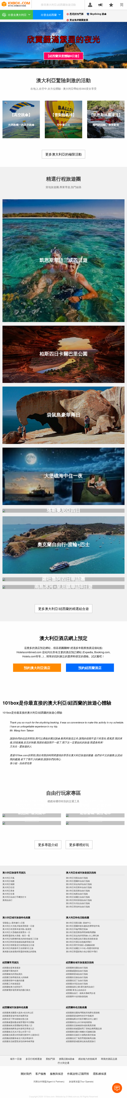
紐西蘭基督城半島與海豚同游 (15, 1015)
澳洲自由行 (7, 900)
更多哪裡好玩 (79, 844)
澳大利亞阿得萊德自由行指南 (79, 900)
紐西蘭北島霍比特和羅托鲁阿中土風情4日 (20, 1034)
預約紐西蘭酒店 (90, 667)
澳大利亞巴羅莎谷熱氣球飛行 (79, 941)
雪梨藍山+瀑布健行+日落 (13, 922)
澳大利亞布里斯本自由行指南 (79, 887)
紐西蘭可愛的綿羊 (10, 970)
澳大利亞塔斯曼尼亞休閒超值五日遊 (18, 944)
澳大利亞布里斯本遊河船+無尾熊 (16, 929)
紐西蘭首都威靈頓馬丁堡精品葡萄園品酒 (84, 1028)
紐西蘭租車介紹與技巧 (12, 986)
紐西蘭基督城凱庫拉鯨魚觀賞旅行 (81, 1041)
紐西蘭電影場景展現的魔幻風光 (16, 989)
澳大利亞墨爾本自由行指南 (78, 880)
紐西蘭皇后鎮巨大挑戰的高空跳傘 (81, 1034)
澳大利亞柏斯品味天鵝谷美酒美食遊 (82, 938)
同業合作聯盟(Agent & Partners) (49, 1081)
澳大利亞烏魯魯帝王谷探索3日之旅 (17, 948)
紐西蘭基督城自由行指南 (77, 973)
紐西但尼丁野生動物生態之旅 (15, 1018)
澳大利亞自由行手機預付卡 (14, 896)
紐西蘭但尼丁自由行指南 (77, 980)
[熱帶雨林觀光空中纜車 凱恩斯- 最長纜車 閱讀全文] (31, 823)
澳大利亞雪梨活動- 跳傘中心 (78, 922)
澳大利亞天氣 (8, 877)
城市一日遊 (16, 1058)
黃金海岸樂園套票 (79, 19)
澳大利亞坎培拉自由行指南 (78, 903)
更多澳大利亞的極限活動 (63, 154)
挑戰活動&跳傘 (66, 1058)
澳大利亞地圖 (8, 880)
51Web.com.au (73, 1096)
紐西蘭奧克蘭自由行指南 (77, 967)
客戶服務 (40, 1074)
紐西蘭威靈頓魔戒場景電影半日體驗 (18, 1022)
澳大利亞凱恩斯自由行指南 (78, 890)
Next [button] (119, 45)
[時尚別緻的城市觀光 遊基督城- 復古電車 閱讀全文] (95, 823)
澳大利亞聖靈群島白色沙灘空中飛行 (82, 951)
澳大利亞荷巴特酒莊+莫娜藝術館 (80, 944)
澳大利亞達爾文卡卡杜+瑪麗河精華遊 (82, 948)
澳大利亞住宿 (8, 887)
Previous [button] (7, 45)
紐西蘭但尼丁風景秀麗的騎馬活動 (81, 1038)
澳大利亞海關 (8, 884)
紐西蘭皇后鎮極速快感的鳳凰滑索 (81, 1025)
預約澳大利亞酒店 (37, 667)
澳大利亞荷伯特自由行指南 (78, 906)
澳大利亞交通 (8, 893)
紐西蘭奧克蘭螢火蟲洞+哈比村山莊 (17, 1012)
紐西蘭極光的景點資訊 (12, 973)
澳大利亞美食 (8, 890)
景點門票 (50, 1058)
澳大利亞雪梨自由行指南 (77, 877)
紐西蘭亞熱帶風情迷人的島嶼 (15, 977)
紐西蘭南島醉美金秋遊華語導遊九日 (18, 1028)
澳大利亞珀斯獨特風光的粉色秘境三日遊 (20, 938)
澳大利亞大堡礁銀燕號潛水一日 (16, 932)
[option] (63, 45)
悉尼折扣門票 (77, 13)
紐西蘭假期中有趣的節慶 (13, 980)
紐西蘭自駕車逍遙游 (11, 967)
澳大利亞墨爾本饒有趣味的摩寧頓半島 (83, 925)
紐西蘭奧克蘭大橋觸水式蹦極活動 (81, 1031)
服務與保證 (56, 1074)
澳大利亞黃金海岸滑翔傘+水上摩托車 (82, 935)
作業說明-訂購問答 (78, 1074)
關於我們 (26, 1074)
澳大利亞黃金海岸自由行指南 (79, 884)
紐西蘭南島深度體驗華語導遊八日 (17, 1025)
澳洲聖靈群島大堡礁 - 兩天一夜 (16, 935)
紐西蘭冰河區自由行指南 (77, 983)
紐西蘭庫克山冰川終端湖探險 (79, 1022)
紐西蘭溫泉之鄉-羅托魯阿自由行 (80, 986)
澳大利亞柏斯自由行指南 (77, 893)
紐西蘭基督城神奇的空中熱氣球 (80, 1015)
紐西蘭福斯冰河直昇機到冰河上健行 (82, 1018)
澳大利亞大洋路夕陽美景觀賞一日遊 (18, 925)
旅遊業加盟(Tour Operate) (81, 1081)
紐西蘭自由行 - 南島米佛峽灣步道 (80, 993)
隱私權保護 (99, 1074)
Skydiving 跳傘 (98, 13)
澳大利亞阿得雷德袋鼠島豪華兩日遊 (18, 941)
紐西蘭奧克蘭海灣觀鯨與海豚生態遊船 (83, 1012)
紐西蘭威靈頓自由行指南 (77, 970)
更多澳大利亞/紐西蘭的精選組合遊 (63, 608)
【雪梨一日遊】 (63, 56)
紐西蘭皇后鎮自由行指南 (77, 977)
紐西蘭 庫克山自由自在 (76, 989)
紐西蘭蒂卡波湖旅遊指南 (77, 996)
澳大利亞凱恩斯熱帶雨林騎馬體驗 (81, 932)
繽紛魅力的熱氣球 (87, 1058)
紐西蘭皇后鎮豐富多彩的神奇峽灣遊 (18, 1041)
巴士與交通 (63, 1062)
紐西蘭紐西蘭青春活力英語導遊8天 (17, 1038)
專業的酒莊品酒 (109, 1058)
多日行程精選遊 (34, 1058)
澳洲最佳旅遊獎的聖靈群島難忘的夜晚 (19, 951)
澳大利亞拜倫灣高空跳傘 (77, 929)
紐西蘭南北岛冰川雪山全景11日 (16, 1031)
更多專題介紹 (48, 844)
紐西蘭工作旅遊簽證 (11, 983)
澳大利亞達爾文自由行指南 (78, 896)
